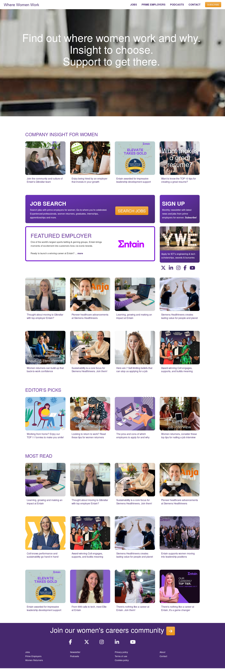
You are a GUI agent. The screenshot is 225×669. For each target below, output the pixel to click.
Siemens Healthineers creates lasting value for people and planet (179, 316)
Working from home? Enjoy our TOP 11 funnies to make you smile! (45, 435)
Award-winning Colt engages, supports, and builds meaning (177, 369)
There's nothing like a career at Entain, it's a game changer (177, 608)
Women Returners (34, 660)
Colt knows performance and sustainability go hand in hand (42, 555)
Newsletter (75, 652)
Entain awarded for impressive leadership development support (133, 180)
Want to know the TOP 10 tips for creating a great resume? (178, 180)
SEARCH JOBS (132, 210)
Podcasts (74, 656)
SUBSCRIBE (213, 4)
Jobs (27, 652)
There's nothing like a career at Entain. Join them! (132, 608)
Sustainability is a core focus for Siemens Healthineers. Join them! (89, 369)
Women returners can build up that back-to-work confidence (45, 369)
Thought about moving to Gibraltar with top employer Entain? (45, 316)
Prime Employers (33, 656)
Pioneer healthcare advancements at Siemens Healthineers (90, 316)
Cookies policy (122, 660)
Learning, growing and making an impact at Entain (134, 316)
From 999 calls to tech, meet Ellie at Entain (89, 608)
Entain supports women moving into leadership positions (178, 555)
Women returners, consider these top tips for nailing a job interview (179, 435)
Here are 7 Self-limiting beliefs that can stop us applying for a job (134, 369)
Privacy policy (121, 652)
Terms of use (121, 656)
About (162, 652)
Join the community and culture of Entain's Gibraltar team (45, 180)
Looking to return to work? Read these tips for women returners (89, 435)
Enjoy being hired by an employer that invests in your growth (89, 180)
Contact (163, 656)
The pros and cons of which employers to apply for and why (133, 435)
